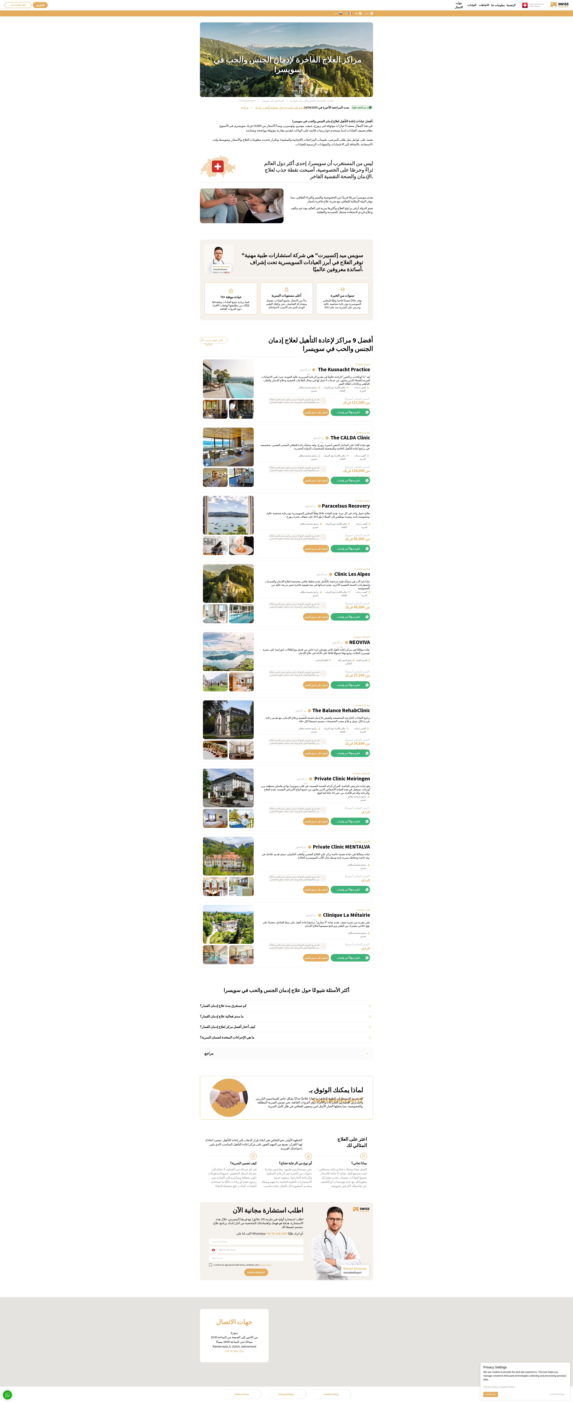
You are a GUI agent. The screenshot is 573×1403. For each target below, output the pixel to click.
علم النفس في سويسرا (273, 100)
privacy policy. (265, 1264)
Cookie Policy (507, 1387)
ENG (367, 13)
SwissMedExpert (247, 100)
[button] (40, 5)
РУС (336, 13)
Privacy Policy (490, 1387)
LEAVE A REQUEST (256, 1272)
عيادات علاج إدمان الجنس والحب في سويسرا (312, 100)
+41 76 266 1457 (277, 1233)
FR (346, 13)
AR (356, 13)
